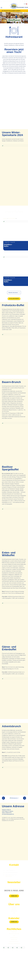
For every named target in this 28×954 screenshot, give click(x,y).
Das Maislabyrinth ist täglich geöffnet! (11, 10)
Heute (14, 289)
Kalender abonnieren (13, 292)
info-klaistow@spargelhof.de (8, 814)
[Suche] (5, 8)
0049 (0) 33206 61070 (7, 1)
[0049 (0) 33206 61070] (1, 1)
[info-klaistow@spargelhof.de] (4, 872)
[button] (1, 8)
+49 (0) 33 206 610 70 (10, 870)
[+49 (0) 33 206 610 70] (4, 870)
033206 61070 (8, 812)
